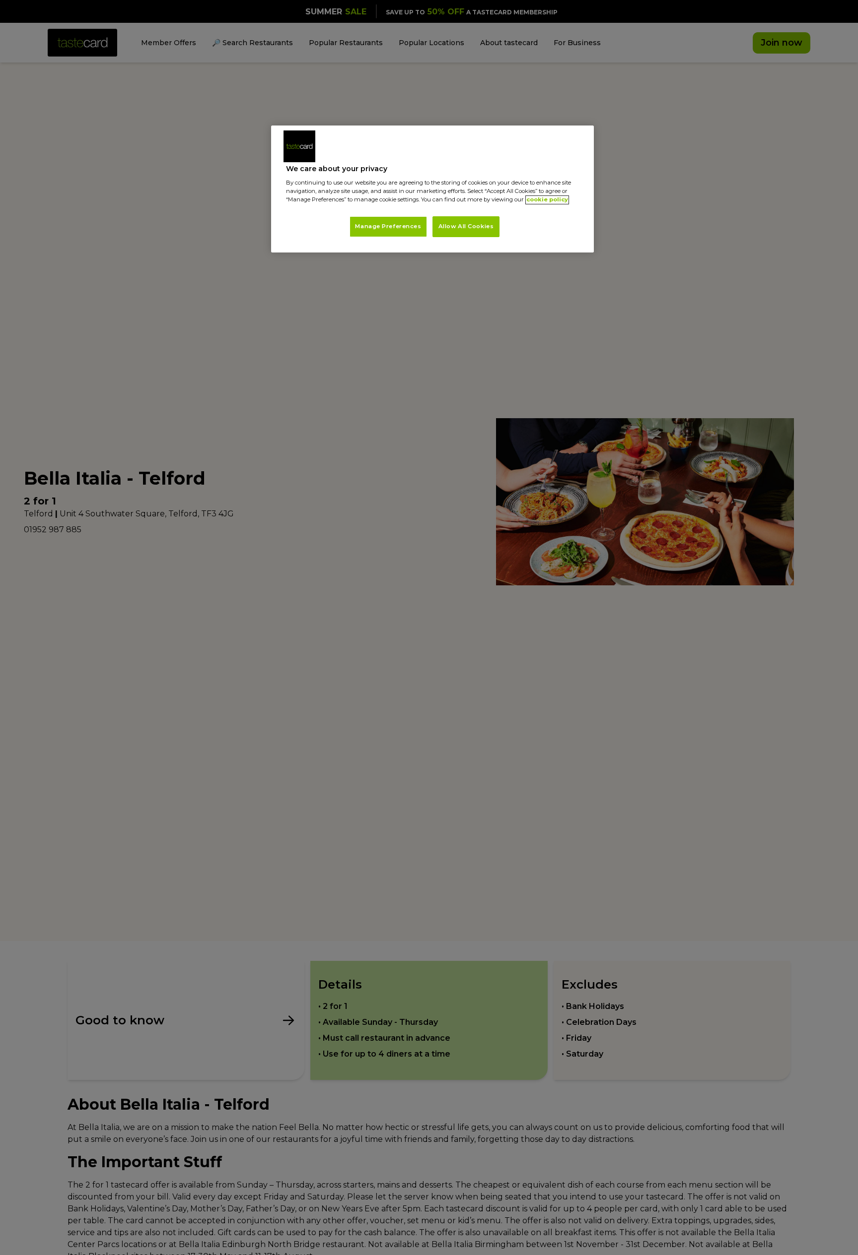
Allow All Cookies (466, 226)
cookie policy (547, 199)
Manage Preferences (388, 226)
